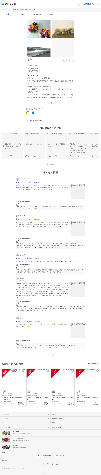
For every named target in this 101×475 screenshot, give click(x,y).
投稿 (22, 14)
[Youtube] (57, 464)
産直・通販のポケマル (6, 9)
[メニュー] (97, 4)
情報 (7, 14)
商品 (51, 14)
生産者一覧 (15, 9)
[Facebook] (33, 113)
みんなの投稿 (37, 14)
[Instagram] (28, 113)
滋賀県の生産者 (23, 9)
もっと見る (50, 164)
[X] (44, 464)
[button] (6, 156)
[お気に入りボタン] (23, 370)
